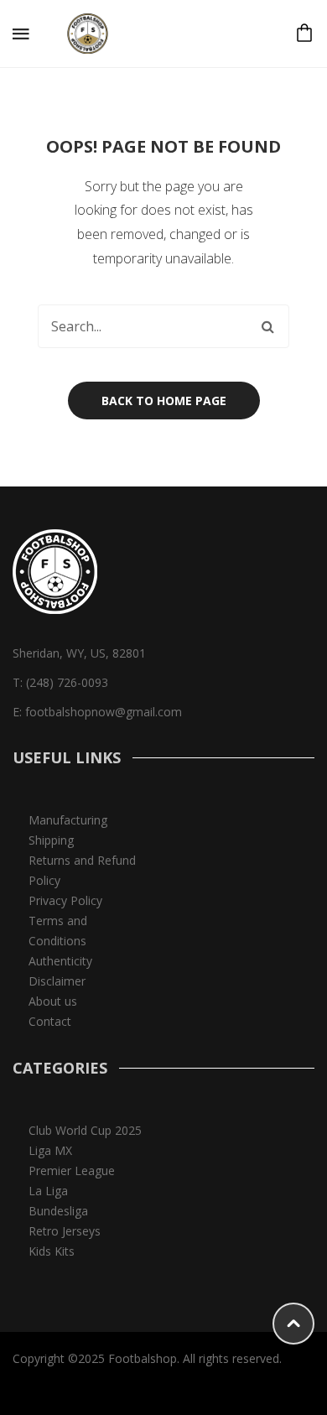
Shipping (51, 840)
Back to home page (163, 400)
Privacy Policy (65, 900)
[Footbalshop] (89, 32)
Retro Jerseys (65, 1231)
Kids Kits (52, 1251)
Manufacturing (68, 820)
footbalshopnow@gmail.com (103, 712)
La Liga (48, 1191)
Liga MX (50, 1150)
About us (53, 1001)
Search (267, 326)
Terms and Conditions (58, 931)
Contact (50, 1021)
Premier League (72, 1170)
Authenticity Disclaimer (60, 971)
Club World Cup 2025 (85, 1130)
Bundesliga (58, 1211)
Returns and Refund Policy (82, 870)
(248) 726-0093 (67, 682)
